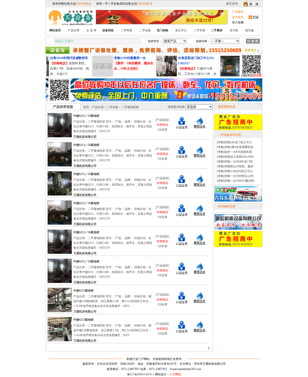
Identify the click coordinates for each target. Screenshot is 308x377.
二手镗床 (126, 30)
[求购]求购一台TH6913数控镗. (236, 180)
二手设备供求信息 (229, 134)
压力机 (234, 30)
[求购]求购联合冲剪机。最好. (235, 166)
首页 (86, 107)
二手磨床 (217, 30)
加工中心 (181, 30)
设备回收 (108, 30)
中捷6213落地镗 (83, 290)
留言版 (249, 30)
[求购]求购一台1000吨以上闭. (235, 176)
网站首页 (55, 30)
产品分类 (73, 30)
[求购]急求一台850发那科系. (235, 152)
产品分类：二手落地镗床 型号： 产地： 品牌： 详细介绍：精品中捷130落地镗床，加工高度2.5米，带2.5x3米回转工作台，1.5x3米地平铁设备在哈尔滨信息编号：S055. (112, 301)
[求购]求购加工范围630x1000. (235, 156)
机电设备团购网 (107, 363)
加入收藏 (238, 22)
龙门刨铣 (162, 30)
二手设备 (145, 30)
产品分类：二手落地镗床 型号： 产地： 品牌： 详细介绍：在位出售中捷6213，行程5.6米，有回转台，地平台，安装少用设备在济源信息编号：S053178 (112, 126)
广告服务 (238, 11)
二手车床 (199, 30)
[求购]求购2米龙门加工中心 (234, 142)
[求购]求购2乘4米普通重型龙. (235, 147)
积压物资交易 (226, 206)
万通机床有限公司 (84, 136)
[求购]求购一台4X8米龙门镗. (235, 161)
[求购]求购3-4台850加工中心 (235, 171)
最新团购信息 (226, 106)
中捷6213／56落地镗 (86, 115)
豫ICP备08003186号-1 (140, 374)
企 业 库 (91, 30)
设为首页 (238, 17)
